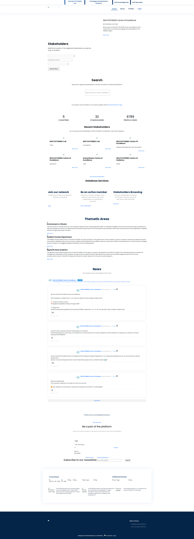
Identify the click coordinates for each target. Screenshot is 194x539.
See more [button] (106, 35)
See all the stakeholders (97, 176)
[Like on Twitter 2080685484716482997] (57, 393)
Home (114, 9)
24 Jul (114, 376)
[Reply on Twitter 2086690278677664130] (51, 341)
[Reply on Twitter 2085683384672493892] (51, 366)
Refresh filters (54, 69)
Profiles (131, 9)
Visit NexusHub (137, 2)
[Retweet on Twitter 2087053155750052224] (54, 316)
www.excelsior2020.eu (138, 527)
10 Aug (114, 326)
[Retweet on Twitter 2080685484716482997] (54, 393)
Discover (116, 204)
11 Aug (114, 289)
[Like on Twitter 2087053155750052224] (57, 316)
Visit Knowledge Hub (121, 2)
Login (140, 9)
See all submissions (103, 457)
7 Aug (114, 351)
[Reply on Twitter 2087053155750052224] (51, 316)
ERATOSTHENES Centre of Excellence (90, 289)
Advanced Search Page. (115, 105)
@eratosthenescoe (106, 289)
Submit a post (89, 457)
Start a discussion (86, 206)
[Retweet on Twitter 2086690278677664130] (54, 341)
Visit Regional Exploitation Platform (98, 2)
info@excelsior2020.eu (138, 524)
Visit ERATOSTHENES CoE (75, 2)
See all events (97, 422)
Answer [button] (116, 447)
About (122, 9)
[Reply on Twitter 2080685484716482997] (51, 393)
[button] (116, 150)
